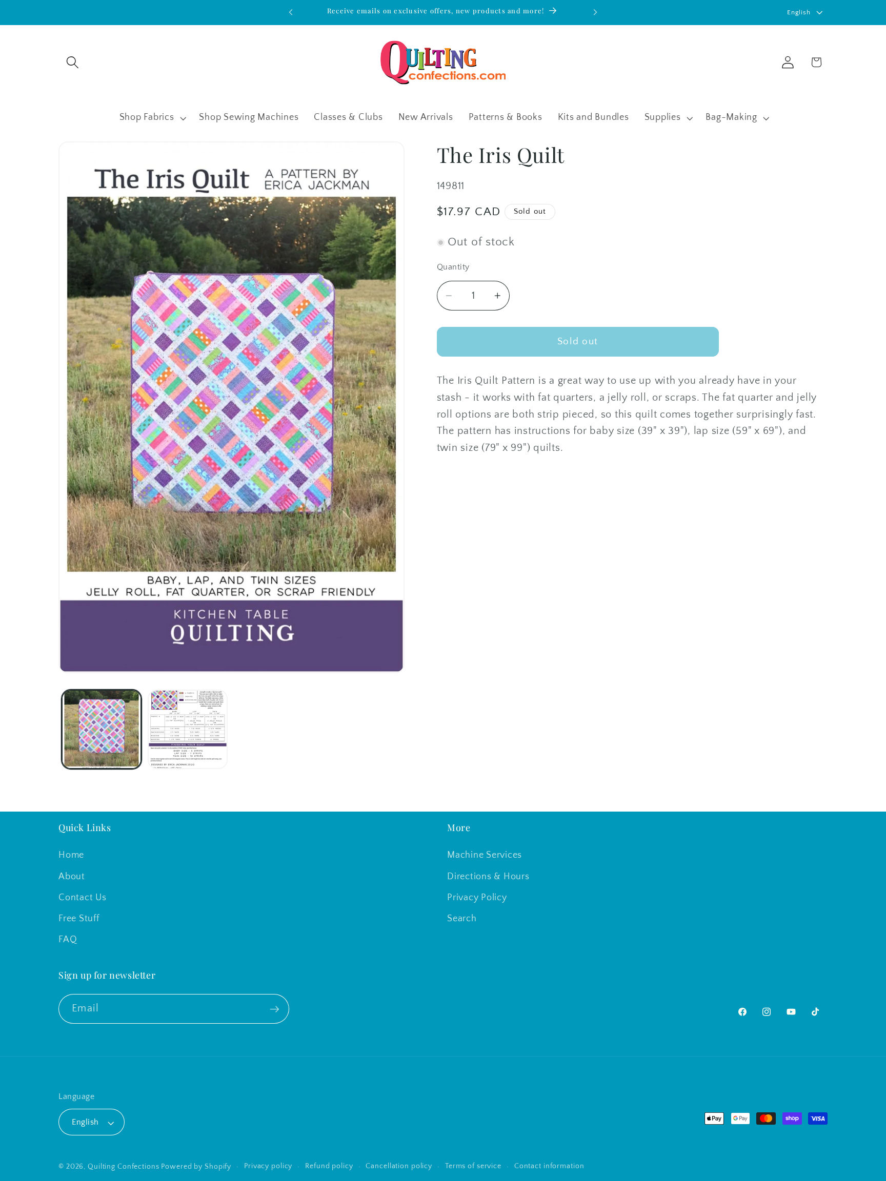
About (71, 876)
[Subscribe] (274, 1009)
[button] (72, 62)
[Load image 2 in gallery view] (188, 730)
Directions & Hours (488, 876)
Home (71, 855)
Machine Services (484, 855)
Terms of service (473, 1167)
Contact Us (82, 897)
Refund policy (329, 1167)
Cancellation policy (399, 1167)
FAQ (67, 940)
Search (462, 919)
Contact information (549, 1167)
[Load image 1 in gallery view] (102, 730)
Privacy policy (268, 1167)
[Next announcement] (595, 12)
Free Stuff (78, 919)
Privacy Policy (477, 897)
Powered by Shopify (196, 1167)
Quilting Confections (124, 1167)
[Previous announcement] (290, 12)
